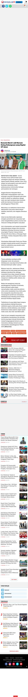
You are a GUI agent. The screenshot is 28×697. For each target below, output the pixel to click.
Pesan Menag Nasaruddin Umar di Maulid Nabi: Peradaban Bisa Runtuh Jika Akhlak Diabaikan (9, 438)
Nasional (7, 590)
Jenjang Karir (9, 661)
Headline (4, 333)
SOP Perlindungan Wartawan (19, 659)
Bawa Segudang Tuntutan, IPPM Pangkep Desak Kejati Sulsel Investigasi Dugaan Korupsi (10, 615)
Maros (9, 333)
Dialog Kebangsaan (21, 331)
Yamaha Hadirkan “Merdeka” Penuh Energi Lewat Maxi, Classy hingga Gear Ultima (9, 552)
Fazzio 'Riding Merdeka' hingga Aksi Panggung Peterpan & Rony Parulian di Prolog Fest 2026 (10, 561)
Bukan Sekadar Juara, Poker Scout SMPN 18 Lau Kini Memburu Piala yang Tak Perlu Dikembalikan (11, 643)
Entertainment (8, 597)
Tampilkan (24, 401)
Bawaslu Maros (7, 140)
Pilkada (14, 333)
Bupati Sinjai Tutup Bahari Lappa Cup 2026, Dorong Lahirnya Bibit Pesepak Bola (8, 505)
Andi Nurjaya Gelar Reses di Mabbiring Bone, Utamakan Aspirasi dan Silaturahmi (8, 514)
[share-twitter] (6, 6)
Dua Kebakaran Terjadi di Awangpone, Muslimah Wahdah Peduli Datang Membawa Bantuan (9, 476)
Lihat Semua (14, 579)
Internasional (8, 593)
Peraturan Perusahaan (7, 659)
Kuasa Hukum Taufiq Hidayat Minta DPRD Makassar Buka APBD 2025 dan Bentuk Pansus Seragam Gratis (9, 523)
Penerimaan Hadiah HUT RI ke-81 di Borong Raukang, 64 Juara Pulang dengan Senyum (9, 448)
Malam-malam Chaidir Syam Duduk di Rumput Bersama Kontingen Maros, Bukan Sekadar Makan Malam (9, 495)
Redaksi (7, 657)
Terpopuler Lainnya (14, 651)
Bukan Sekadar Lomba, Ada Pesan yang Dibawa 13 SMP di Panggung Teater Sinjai (9, 457)
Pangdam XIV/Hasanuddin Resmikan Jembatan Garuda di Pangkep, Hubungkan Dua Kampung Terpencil (9, 467)
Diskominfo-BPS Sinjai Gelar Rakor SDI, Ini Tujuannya (9, 634)
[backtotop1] (27, 666)
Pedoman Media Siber (17, 661)
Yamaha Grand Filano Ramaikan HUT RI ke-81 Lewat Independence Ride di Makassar (10, 571)
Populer (19, 2)
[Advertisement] (14, 73)
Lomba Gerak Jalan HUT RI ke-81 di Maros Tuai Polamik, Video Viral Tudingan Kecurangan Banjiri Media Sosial (10, 533)
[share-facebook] (3, 6)
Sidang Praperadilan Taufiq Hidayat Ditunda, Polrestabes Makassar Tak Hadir (9, 542)
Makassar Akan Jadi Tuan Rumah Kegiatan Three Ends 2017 (15, 605)
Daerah (12, 331)
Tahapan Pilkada (22, 333)
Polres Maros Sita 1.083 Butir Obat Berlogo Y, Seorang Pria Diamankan (9, 486)
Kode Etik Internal (18, 657)
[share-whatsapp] (10, 6)
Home (2, 140)
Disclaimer (12, 657)
